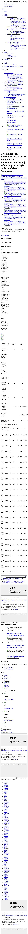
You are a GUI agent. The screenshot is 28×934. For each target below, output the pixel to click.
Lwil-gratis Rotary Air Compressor (15, 27)
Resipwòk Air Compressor (13, 29)
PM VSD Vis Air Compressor (17, 21)
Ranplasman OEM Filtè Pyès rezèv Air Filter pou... (15, 634)
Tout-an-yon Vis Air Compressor (18, 22)
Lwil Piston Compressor (16, 31)
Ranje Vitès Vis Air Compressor (18, 19)
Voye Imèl (3, 730)
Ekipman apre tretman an (13, 42)
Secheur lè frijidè (14, 43)
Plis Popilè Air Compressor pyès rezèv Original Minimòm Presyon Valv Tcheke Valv (13, 582)
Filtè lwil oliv (13, 36)
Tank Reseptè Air (14, 46)
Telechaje (9, 58)
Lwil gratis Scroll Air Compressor (18, 28)
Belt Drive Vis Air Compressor (17, 18)
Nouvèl (5, 51)
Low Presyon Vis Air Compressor (18, 25)
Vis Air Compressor (12, 17)
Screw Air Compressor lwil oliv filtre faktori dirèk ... (15, 646)
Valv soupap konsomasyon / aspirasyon (13, 66)
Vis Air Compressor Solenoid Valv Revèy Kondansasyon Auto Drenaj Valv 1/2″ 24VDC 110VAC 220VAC (13, 578)
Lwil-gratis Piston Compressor (17, 32)
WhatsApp (11, 732)
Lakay (5, 14)
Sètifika (9, 55)
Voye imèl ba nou (5, 235)
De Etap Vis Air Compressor (17, 24)
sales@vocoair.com (8, 4)
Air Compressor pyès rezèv (13, 34)
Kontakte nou (7, 59)
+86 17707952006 (8, 6)
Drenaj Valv (13, 49)
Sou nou (6, 52)
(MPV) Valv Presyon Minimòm (17, 41)
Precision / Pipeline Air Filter (17, 48)
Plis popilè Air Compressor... (11, 121)
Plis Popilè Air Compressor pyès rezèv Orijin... (15, 657)
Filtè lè (11, 35)
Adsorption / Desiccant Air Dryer (18, 45)
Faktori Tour (10, 53)
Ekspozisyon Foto (11, 56)
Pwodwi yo (6, 15)
